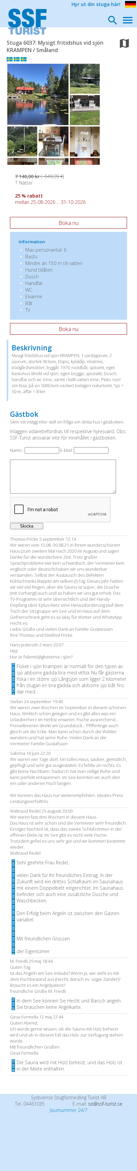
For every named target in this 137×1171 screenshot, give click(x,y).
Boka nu (68, 223)
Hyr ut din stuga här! (95, 4)
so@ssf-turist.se (105, 1104)
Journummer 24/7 (68, 1110)
